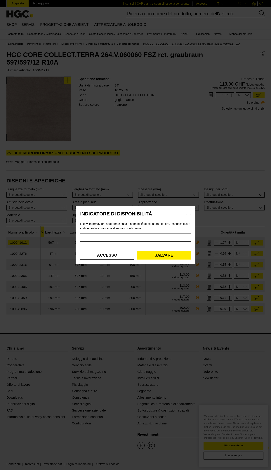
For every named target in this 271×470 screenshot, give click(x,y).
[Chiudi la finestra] (188, 214)
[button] (107, 255)
